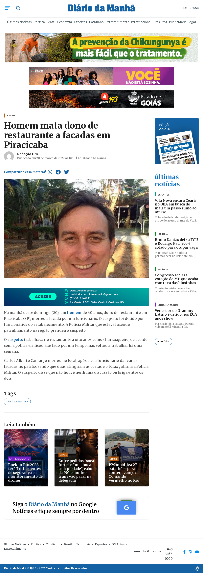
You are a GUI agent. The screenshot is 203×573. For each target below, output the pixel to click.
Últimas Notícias (19, 22)
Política (39, 22)
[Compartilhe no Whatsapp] (50, 172)
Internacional (141, 22)
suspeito (15, 339)
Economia (64, 22)
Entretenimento (117, 22)
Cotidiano (96, 22)
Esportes (80, 22)
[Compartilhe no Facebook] (58, 172)
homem (74, 312)
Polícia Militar (17, 401)
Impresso (191, 8)
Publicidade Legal (182, 22)
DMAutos (160, 22)
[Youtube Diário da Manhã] (197, 552)
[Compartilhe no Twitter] (66, 172)
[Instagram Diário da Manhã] (190, 552)
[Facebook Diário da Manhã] (184, 552)
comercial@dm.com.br (149, 551)
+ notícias (163, 341)
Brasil (51, 22)
